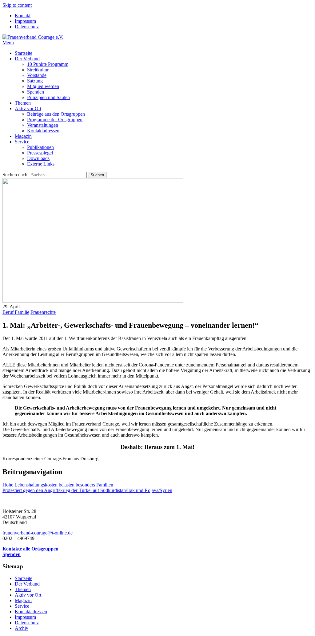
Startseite (23, 53)
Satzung (35, 80)
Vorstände (36, 75)
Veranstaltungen (42, 125)
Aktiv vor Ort (28, 108)
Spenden (35, 91)
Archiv (21, 628)
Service (22, 141)
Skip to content (17, 5)
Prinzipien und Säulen (48, 97)
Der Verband (27, 58)
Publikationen (40, 147)
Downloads (38, 158)
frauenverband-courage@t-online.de (37, 532)
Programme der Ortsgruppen (54, 119)
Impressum (25, 21)
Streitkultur (38, 69)
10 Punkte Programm (47, 64)
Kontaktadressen (43, 130)
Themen (23, 103)
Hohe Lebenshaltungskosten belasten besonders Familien (57, 484)
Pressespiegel (40, 152)
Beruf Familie (15, 312)
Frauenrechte (43, 312)
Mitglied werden (43, 86)
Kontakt (22, 15)
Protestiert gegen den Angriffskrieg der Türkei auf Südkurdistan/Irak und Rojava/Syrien (87, 490)
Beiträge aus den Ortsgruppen (56, 114)
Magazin (23, 136)
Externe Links (40, 163)
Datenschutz (27, 26)
